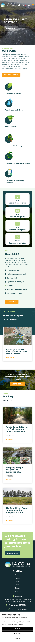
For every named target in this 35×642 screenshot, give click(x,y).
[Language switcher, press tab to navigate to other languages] (24, 5)
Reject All (17, 638)
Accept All (17, 628)
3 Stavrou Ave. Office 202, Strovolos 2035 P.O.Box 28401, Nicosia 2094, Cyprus (18, 600)
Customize (17, 633)
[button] (29, 5)
